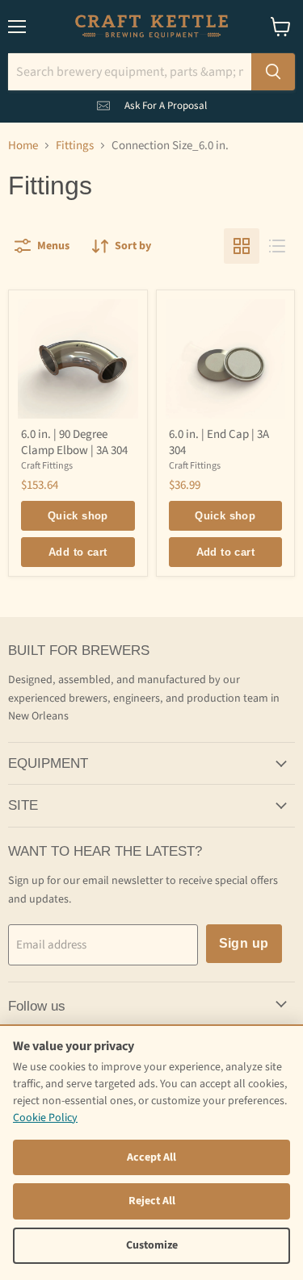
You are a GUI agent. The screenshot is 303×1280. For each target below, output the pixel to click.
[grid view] (241, 246)
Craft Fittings (47, 466)
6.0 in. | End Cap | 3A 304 (219, 442)
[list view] (277, 246)
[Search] (273, 71)
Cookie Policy (45, 1118)
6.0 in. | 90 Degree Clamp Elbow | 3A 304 (74, 442)
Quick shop (78, 516)
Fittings (75, 145)
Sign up (244, 943)
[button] (151, 102)
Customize (152, 1245)
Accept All (151, 1157)
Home (23, 145)
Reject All (151, 1201)
